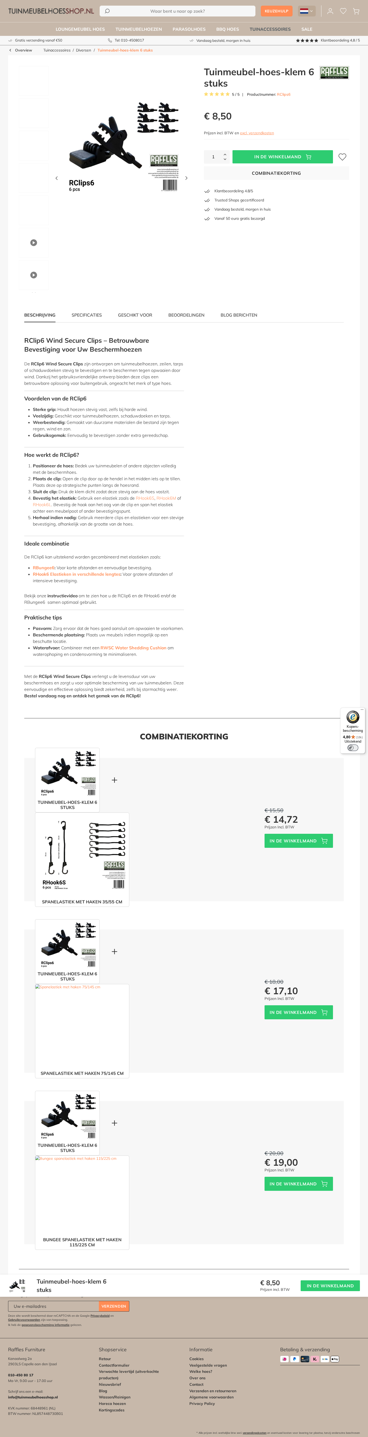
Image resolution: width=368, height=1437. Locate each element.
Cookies (196, 1358)
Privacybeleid (100, 1316)
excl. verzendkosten (257, 133)
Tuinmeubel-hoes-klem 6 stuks (125, 50)
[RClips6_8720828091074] (121, 147)
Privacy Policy (202, 1403)
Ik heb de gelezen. (45, 1325)
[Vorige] (57, 179)
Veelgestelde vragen (208, 1365)
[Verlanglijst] (343, 11)
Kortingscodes (111, 1410)
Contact (196, 1384)
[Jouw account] (330, 11)
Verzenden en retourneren (212, 1390)
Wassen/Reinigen (114, 1397)
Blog (103, 1390)
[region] (101, 179)
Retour (105, 1358)
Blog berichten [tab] (239, 315)
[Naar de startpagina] (51, 11)
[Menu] (362, 711)
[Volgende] (186, 179)
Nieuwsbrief (110, 1384)
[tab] (87, 315)
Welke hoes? (200, 1371)
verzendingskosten (254, 1433)
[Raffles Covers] (334, 77)
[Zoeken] (107, 11)
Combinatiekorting (276, 173)
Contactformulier (114, 1365)
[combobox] (177, 11)
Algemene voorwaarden (211, 1397)
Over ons (197, 1378)
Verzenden (114, 1306)
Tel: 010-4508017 (129, 40)
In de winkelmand (277, 156)
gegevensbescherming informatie (46, 1325)
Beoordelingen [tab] (186, 315)
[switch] (353, 748)
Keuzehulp (277, 11)
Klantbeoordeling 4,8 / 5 (340, 40)
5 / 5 (235, 94)
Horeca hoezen (112, 1403)
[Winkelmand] (356, 11)
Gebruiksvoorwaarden (24, 1320)
